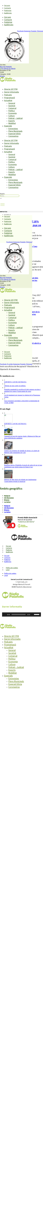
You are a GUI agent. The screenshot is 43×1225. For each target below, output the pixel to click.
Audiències (8, 13)
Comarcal (12, 108)
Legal (7, 570)
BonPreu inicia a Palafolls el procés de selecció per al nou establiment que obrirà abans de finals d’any (23, 466)
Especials (8, 126)
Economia (12, 113)
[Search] (1, 198)
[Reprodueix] (5, 614)
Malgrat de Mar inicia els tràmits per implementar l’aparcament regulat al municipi (20, 480)
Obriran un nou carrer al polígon (15, 386)
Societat (11, 105)
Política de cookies (12, 568)
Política (11, 110)
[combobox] (9, 196)
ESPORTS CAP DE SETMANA (15, 382)
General (11, 103)
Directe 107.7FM (10, 89)
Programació (9, 97)
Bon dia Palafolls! (6, 66)
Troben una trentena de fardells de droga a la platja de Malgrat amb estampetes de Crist (21, 451)
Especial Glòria (14, 133)
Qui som (7, 5)
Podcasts (8, 95)
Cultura (11, 115)
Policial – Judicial (15, 118)
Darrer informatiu (11, 92)
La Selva (7, 502)
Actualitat (8, 100)
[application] (21, 614)
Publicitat (7, 10)
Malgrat (7, 496)
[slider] (37, 614)
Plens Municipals (15, 131)
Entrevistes (13, 128)
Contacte (7, 8)
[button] (2, 204)
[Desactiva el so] (32, 614)
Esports (11, 120)
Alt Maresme (9, 498)
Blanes (6, 500)
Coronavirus (13, 136)
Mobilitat (12, 123)
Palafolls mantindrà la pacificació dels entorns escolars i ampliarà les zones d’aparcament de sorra (22, 390)
